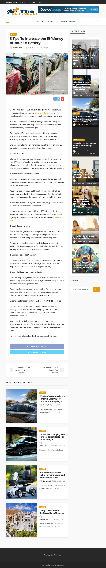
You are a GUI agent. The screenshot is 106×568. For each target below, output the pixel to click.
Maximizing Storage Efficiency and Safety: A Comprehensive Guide (83, 174)
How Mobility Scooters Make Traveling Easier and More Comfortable (52, 475)
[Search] (98, 21)
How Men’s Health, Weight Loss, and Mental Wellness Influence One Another (85, 265)
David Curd (43, 445)
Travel (64, 22)
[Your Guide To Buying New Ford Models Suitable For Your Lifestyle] (21, 444)
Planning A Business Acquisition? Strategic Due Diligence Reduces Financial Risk (84, 85)
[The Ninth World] (22, 11)
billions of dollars (42, 113)
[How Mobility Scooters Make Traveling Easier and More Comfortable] (21, 482)
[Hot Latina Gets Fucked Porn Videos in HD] (85, 229)
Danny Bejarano (18, 48)
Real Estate (78, 140)
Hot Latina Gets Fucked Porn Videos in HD (83, 237)
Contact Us (32, 2)
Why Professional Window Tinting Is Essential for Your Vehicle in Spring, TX (52, 399)
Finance (77, 79)
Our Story (43, 2)
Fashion (49, 22)
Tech (57, 22)
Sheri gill (46, 405)
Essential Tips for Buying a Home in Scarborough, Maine (84, 145)
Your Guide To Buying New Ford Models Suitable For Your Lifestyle (52, 437)
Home (76, 169)
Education (38, 22)
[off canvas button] (7, 21)
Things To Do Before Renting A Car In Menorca (51, 511)
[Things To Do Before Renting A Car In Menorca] (21, 520)
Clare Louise (77, 95)
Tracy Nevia (77, 66)
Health (72, 22)
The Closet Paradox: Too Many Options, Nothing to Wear (84, 57)
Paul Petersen (78, 154)
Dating (77, 232)
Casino (77, 196)
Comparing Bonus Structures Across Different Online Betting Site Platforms (84, 202)
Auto (13, 34)
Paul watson (43, 519)
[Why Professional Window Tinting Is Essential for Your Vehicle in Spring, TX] (21, 406)
